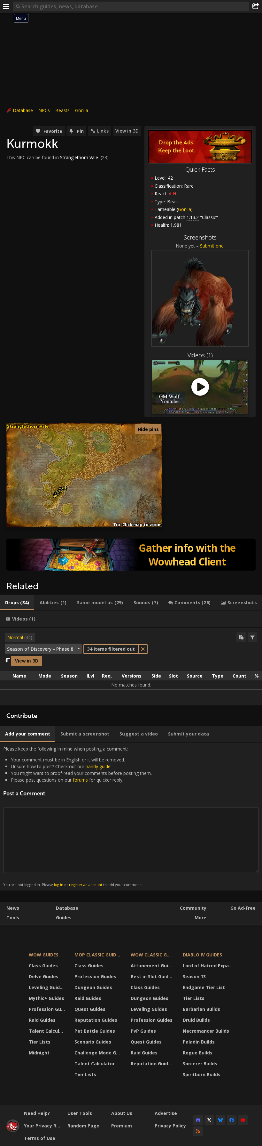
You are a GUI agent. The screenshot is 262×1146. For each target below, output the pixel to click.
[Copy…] (241, 637)
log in (58, 884)
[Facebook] (231, 1120)
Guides (64, 917)
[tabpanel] (131, 666)
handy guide (98, 766)
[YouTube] (243, 1120)
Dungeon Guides (93, 987)
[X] (209, 1120)
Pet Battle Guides (94, 1031)
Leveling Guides (47, 987)
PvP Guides (143, 1031)
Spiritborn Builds (201, 1074)
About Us (121, 1113)
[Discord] (198, 1120)
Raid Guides (42, 1020)
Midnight (39, 1053)
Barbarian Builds (201, 1009)
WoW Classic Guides (152, 955)
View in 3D (127, 131)
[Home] (12, 1130)
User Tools (79, 1113)
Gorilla (81, 110)
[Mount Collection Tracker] (131, 555)
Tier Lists (39, 1042)
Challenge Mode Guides (98, 1053)
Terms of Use (39, 1138)
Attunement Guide (152, 966)
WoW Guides (43, 955)
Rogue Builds (197, 1053)
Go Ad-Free (243, 908)
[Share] (255, 6)
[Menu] (6, 6)
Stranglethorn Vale (79, 157)
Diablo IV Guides (202, 955)
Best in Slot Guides (152, 976)
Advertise (166, 1113)
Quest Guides (89, 1009)
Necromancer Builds (206, 1031)
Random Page (83, 1126)
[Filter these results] (252, 637)
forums (80, 780)
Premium (121, 1126)
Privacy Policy (170, 1126)
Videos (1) (200, 355)
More (200, 917)
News (12, 908)
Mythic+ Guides (46, 998)
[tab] (17, 603)
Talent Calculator (47, 1031)
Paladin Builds (199, 1042)
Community (193, 908)
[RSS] (198, 1131)
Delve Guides (43, 976)
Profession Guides (47, 1009)
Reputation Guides (95, 1020)
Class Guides (43, 966)
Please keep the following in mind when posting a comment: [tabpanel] (77, 816)
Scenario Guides (92, 1042)
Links (103, 131)
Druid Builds (196, 1020)
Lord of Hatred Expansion (209, 966)
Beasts (62, 110)
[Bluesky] (220, 1120)
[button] (54, 496)
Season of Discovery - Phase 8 (40, 649)
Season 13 (194, 976)
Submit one (212, 246)
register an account (85, 884)
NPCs (44, 110)
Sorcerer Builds (200, 1064)
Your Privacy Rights (43, 1126)
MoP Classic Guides (97, 955)
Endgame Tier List (204, 987)
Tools (12, 917)
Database (23, 110)
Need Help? (37, 1113)
